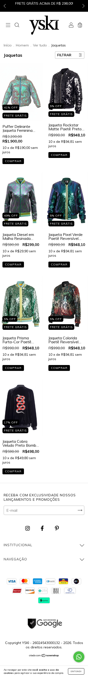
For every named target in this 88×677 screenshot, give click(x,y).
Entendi (76, 671)
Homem (22, 45)
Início (8, 45)
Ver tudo (40, 45)
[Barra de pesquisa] (16, 25)
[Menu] (8, 25)
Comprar (13, 161)
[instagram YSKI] (27, 528)
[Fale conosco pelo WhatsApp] (78, 656)
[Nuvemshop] (44, 655)
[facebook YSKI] (42, 528)
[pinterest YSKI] (57, 528)
